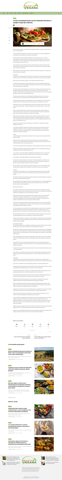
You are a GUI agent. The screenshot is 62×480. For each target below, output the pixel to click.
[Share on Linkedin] (9, 43)
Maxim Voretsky (28, 43)
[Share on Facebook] (9, 34)
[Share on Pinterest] (9, 40)
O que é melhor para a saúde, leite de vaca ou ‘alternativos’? (42, 337)
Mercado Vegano (25, 13)
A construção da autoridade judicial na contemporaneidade (52, 463)
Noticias (11, 13)
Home (7, 13)
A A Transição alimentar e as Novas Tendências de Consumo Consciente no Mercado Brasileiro (19, 426)
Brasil (15, 13)
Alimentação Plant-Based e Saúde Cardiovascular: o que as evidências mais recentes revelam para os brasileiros (19, 410)
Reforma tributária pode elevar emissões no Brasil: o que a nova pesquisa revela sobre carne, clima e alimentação (20, 353)
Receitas (19, 13)
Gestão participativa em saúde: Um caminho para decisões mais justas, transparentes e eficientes (13, 463)
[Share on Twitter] (9, 37)
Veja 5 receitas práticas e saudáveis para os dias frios (22, 337)
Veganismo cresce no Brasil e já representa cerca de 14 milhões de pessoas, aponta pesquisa (19, 369)
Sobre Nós (31, 13)
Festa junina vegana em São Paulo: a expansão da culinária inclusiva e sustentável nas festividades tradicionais (19, 442)
